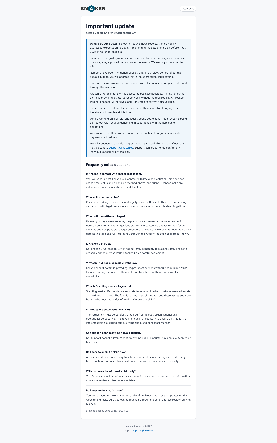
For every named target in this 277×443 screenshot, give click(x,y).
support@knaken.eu (121, 147)
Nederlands (188, 8)
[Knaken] (93, 8)
